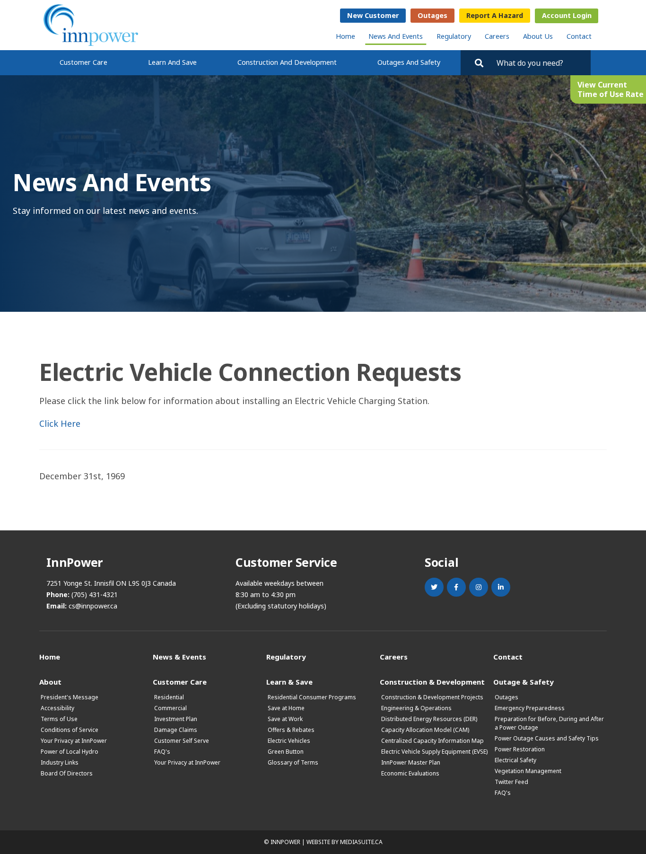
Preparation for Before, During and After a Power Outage (549, 723)
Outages (432, 15)
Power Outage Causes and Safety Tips (547, 738)
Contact (579, 36)
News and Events (395, 36)
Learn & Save (289, 681)
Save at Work (285, 719)
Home (345, 36)
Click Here (59, 423)
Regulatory (453, 36)
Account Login (567, 15)
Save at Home (286, 708)
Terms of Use (59, 719)
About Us (538, 36)
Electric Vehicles (289, 741)
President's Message (69, 697)
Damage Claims (175, 730)
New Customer (373, 15)
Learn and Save (172, 62)
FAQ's (162, 752)
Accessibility (57, 708)
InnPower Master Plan (410, 762)
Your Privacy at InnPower (74, 741)
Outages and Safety (408, 62)
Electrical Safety (515, 760)
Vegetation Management (528, 771)
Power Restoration (520, 749)
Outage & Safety (523, 681)
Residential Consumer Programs (312, 697)
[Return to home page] (90, 25)
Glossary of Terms (293, 762)
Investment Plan (175, 719)
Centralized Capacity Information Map (432, 741)
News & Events (179, 656)
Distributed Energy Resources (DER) (429, 719)
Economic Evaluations (410, 773)
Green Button (286, 752)
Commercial (170, 708)
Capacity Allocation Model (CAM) (425, 730)
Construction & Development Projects (432, 697)
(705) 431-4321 (94, 594)
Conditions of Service (69, 730)
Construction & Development (432, 681)
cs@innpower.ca (93, 605)
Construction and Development (287, 62)
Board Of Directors (67, 773)
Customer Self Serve (181, 741)
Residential (169, 697)
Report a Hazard (494, 15)
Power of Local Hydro (69, 752)
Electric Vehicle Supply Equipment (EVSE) (434, 752)
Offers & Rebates (291, 730)
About (50, 681)
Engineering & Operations (416, 708)
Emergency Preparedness (530, 708)
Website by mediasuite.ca (344, 842)
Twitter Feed (511, 782)
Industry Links (60, 762)
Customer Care (83, 62)
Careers (497, 36)
